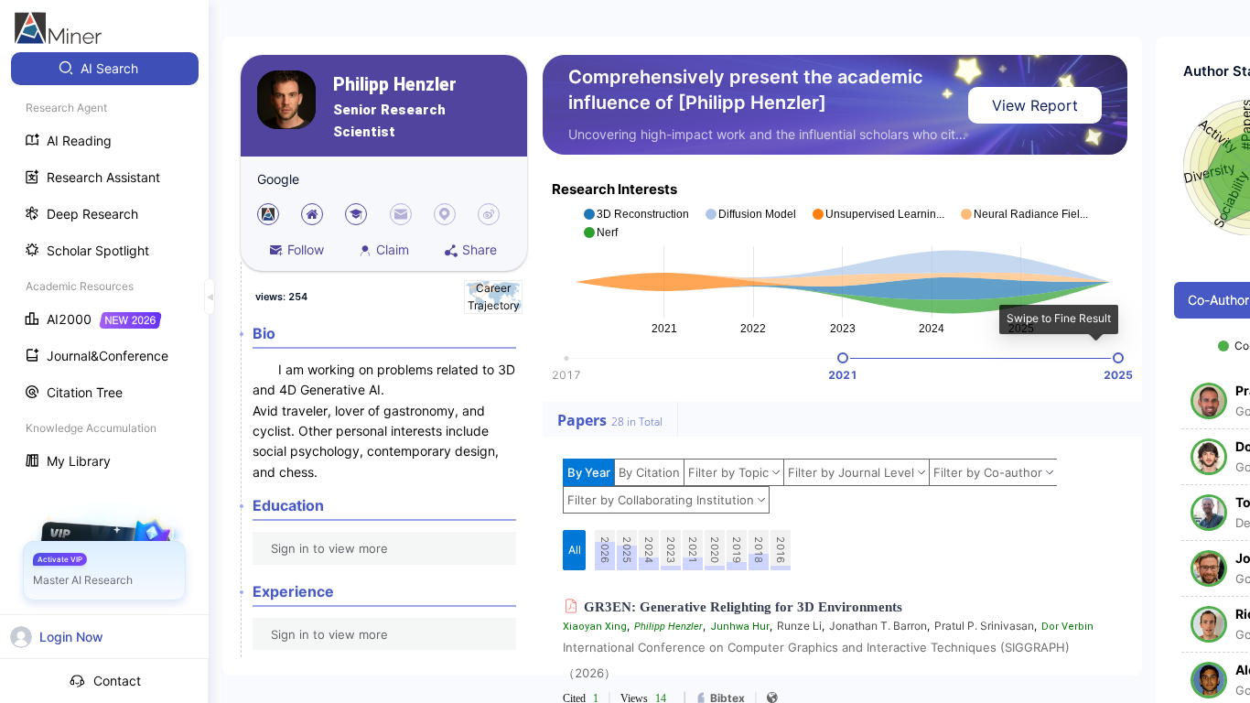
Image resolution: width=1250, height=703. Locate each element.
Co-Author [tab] (1218, 300)
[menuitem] (105, 68)
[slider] (842, 358)
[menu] (104, 266)
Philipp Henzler (395, 84)
